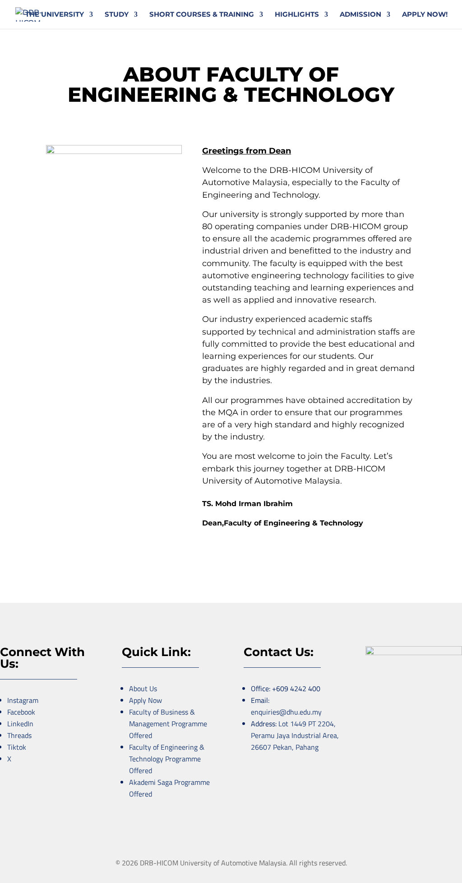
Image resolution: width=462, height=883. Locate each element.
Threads (19, 735)
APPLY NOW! (425, 14)
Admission (360, 14)
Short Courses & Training (201, 14)
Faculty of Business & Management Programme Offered (168, 723)
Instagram (22, 700)
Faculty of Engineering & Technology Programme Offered (166, 759)
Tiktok (16, 747)
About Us (143, 688)
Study (117, 14)
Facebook (21, 711)
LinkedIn (20, 723)
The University (54, 14)
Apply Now (145, 700)
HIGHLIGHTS (297, 14)
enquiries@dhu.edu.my (286, 711)
